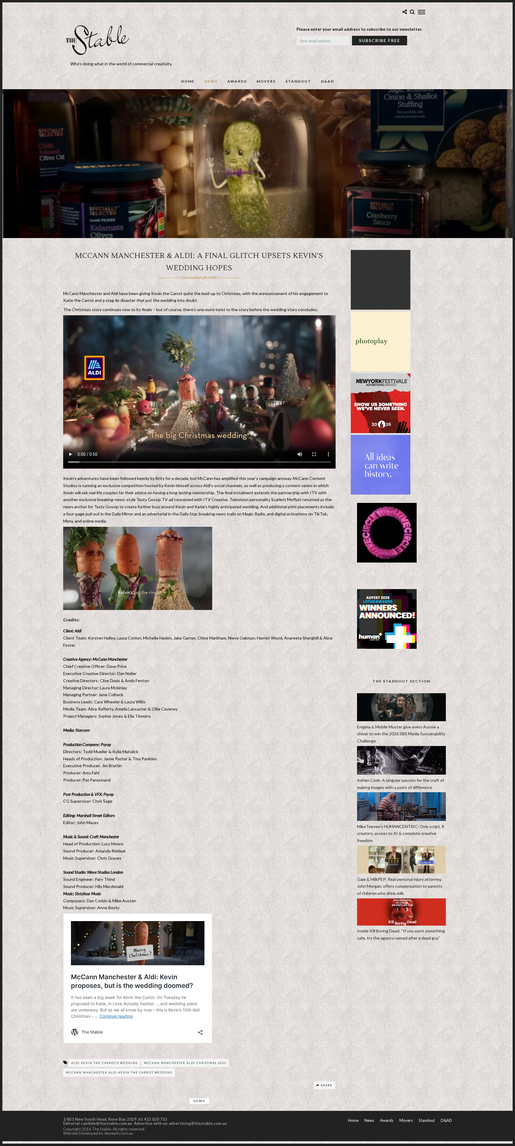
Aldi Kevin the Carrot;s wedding (104, 1063)
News (211, 81)
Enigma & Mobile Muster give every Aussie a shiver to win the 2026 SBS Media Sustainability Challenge (401, 734)
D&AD (327, 81)
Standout (298, 81)
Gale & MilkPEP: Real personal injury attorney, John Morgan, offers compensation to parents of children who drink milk (399, 886)
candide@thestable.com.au (107, 1123)
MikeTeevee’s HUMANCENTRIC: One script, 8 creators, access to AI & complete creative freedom (400, 833)
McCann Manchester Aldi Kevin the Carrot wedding (119, 1072)
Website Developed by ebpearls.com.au (98, 1133)
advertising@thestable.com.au (198, 1123)
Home (188, 81)
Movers (266, 81)
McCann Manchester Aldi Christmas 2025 (185, 1063)
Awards (237, 81)
